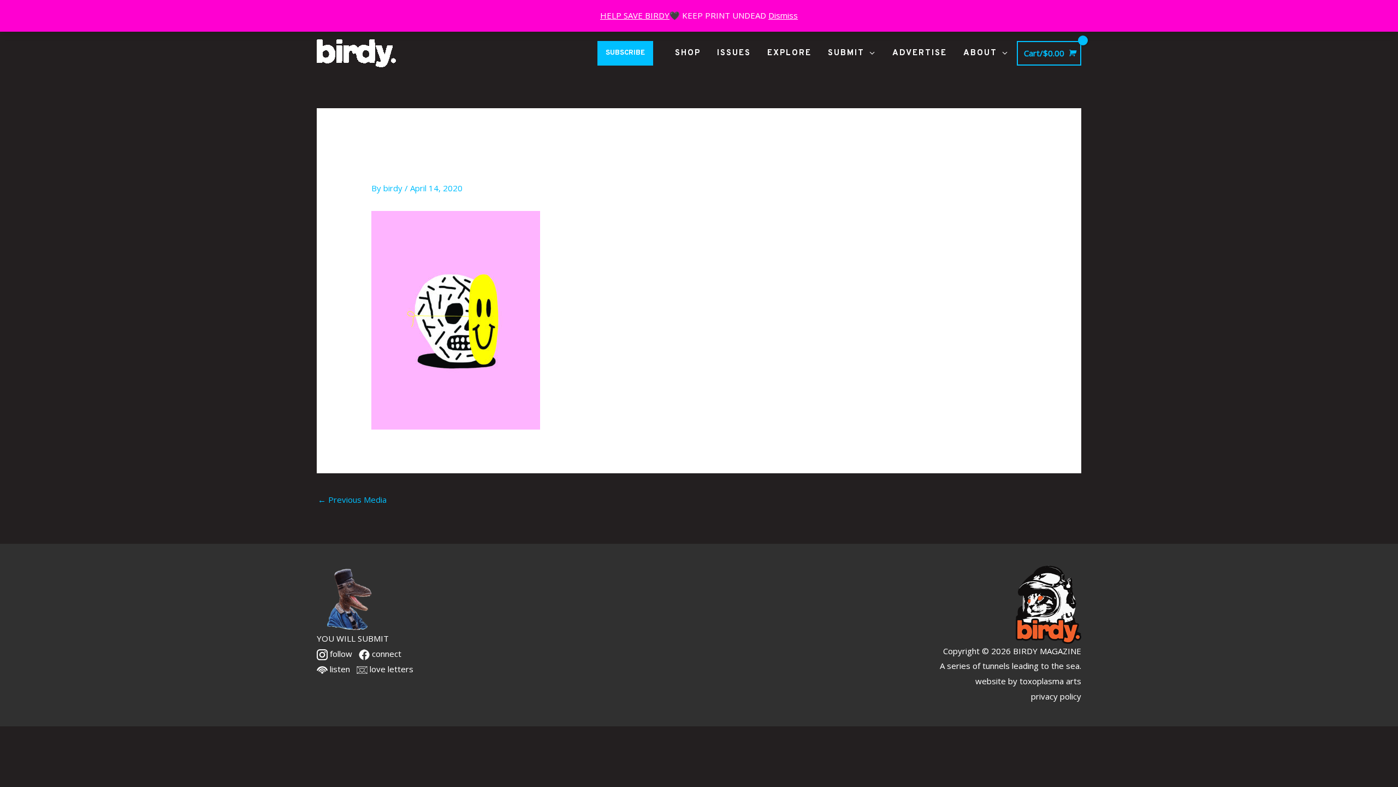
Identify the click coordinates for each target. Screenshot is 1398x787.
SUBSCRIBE (625, 53)
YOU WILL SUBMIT (353, 638)
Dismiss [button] (783, 15)
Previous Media (352, 499)
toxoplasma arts (1050, 681)
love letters (390, 668)
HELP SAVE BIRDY (635, 15)
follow (340, 653)
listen (339, 668)
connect (385, 653)
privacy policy (1056, 696)
